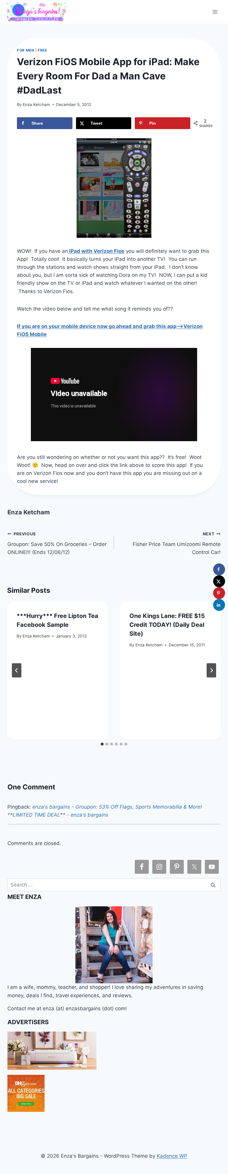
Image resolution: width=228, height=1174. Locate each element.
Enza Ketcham (36, 104)
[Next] (211, 670)
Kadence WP (172, 1156)
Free (42, 50)
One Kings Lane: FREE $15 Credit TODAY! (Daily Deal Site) (167, 624)
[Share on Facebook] (219, 569)
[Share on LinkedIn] (219, 605)
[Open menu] (215, 11)
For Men (25, 50)
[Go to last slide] (16, 670)
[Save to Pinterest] (219, 593)
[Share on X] (219, 581)
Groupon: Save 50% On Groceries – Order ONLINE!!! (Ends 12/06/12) (57, 543)
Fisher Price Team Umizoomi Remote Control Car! (177, 543)
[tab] (102, 744)
